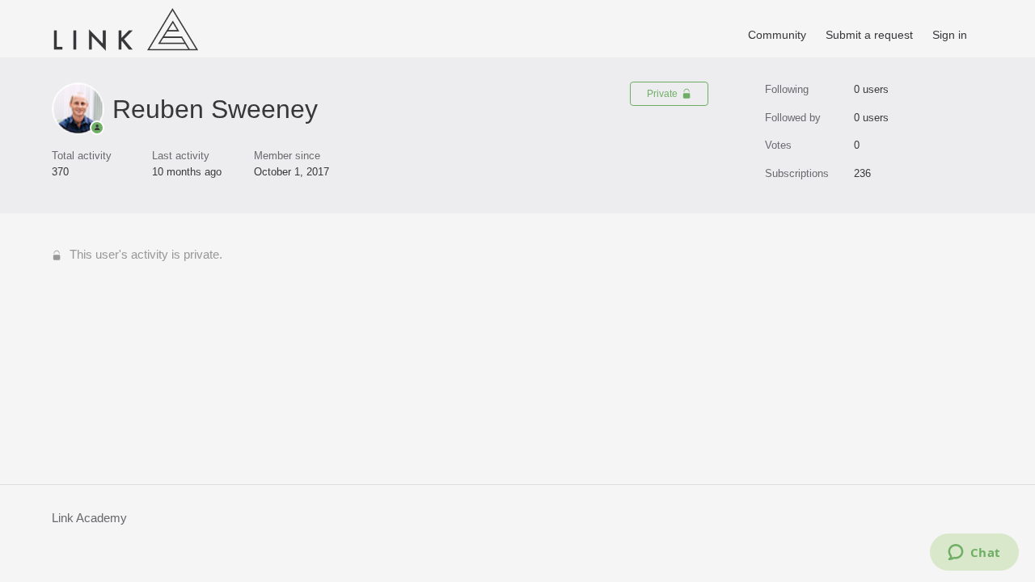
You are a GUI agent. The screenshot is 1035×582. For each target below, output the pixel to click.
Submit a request (869, 34)
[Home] (125, 52)
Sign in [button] (949, 34)
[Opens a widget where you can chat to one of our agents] (974, 554)
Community (777, 34)
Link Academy (89, 518)
